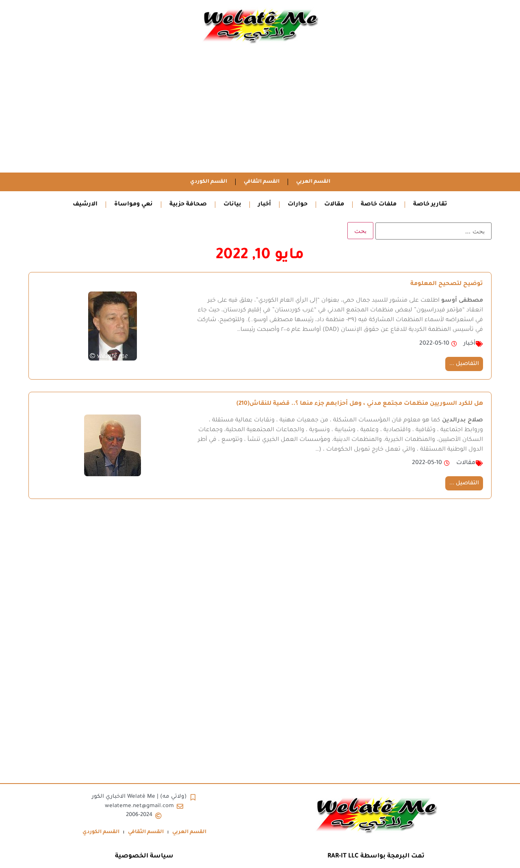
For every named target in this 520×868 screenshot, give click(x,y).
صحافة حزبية (188, 204)
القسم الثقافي (262, 182)
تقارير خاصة (430, 204)
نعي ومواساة (133, 204)
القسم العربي (313, 182)
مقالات (334, 204)
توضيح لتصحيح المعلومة (446, 284)
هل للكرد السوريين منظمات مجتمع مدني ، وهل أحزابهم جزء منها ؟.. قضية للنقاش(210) (359, 404)
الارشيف (85, 204)
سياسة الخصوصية (144, 856)
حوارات (298, 204)
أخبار (264, 204)
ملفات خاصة (378, 204)
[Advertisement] (260, 111)
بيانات (232, 204)
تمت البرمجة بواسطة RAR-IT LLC (376, 856)
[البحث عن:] (433, 231)
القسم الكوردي (208, 182)
